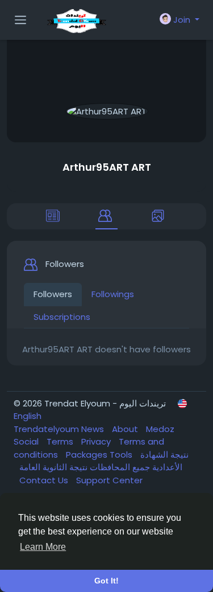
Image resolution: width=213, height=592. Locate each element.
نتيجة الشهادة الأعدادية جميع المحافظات (138, 461)
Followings (112, 294)
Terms (61, 441)
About (126, 429)
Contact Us (44, 480)
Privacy (97, 441)
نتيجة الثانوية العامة (53, 467)
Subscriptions (62, 317)
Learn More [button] (43, 547)
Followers (53, 294)
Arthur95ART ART (106, 167)
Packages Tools (100, 455)
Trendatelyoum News (60, 429)
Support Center (109, 480)
